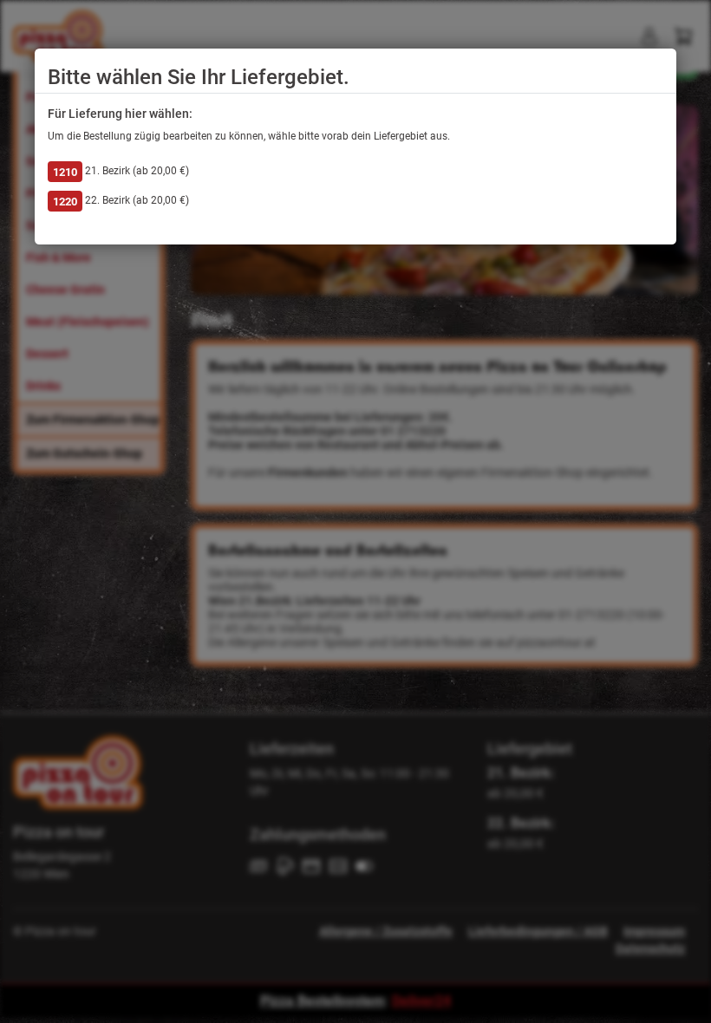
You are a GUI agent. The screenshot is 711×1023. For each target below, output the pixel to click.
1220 (65, 201)
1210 (65, 172)
